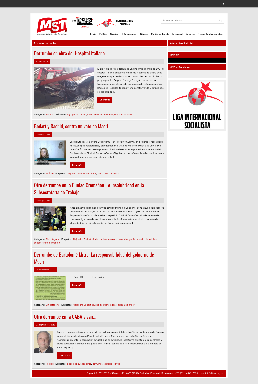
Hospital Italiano (123, 114)
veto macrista (112, 173)
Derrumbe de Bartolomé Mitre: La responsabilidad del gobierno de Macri (94, 258)
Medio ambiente (160, 33)
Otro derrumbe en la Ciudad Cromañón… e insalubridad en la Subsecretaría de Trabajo (89, 188)
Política (103, 33)
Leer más (105, 99)
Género (144, 33)
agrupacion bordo (76, 114)
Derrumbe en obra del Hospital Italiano (69, 53)
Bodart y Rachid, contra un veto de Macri (71, 126)
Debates (190, 33)
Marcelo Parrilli (112, 363)
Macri (100, 173)
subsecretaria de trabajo (47, 242)
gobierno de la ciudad (140, 239)
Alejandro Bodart (76, 173)
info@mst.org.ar (215, 373)
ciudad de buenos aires (104, 239)
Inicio (93, 33)
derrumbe (108, 114)
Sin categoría (53, 239)
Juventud (177, 33)
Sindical (114, 33)
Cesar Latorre (94, 114)
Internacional (129, 33)
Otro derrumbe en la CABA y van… (65, 316)
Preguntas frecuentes (210, 33)
